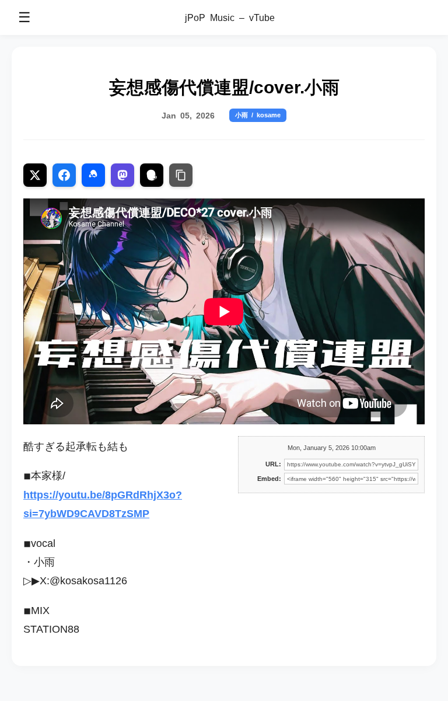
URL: (273, 464)
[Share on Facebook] (64, 175)
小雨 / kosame (258, 114)
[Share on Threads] (151, 175)
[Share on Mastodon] (122, 175)
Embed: (269, 478)
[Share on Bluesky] (93, 175)
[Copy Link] (180, 175)
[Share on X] (35, 175)
